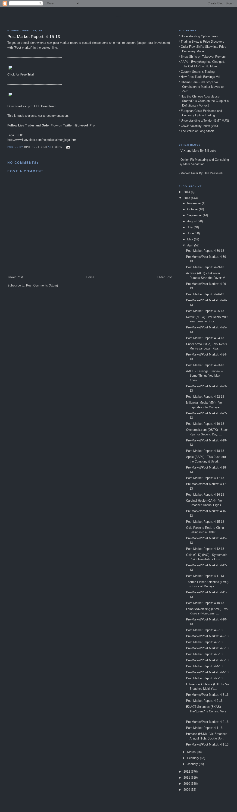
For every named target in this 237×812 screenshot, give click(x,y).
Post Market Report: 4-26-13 (205, 294)
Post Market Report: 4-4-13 (204, 666)
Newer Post (15, 277)
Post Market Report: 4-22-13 (205, 396)
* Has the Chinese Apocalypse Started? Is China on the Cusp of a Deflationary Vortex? (204, 101)
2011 (187, 777)
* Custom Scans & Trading (197, 71)
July (190, 227)
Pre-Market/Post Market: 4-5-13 (207, 660)
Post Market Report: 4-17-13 (205, 478)
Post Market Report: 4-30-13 (205, 250)
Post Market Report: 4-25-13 (205, 311)
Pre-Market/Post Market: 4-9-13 (207, 636)
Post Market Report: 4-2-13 (204, 700)
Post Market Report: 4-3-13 (204, 678)
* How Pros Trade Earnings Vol (199, 77)
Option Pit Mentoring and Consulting (205, 159)
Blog (118, 16)
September (195, 215)
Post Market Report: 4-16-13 (205, 494)
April (190, 245)
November (194, 203)
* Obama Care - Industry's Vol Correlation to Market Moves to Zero (201, 86)
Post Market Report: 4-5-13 (204, 654)
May (190, 239)
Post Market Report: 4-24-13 (205, 338)
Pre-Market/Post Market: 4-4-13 (207, 672)
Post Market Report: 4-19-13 (205, 423)
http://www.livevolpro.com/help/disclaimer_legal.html (42, 140)
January (193, 764)
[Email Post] (68, 147)
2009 (187, 789)
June (191, 233)
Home (90, 277)
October (193, 209)
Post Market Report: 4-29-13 (205, 267)
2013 (187, 198)
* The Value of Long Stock (196, 131)
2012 (187, 771)
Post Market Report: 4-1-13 (204, 728)
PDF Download (45, 106)
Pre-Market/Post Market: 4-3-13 (207, 694)
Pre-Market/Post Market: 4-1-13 (207, 744)
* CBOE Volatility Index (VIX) (198, 126)
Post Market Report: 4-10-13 (205, 603)
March (191, 752)
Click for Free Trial (20, 74)
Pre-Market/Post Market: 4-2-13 (207, 722)
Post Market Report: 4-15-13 (205, 521)
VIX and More (190, 150)
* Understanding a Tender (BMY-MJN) (204, 120)
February (193, 758)
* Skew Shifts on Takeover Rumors (202, 56)
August (192, 221)
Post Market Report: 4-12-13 (205, 549)
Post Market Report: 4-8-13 (204, 642)
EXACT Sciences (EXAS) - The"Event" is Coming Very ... (206, 711)
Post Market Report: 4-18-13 (205, 451)
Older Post (164, 277)
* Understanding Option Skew (198, 36)
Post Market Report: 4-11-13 (205, 576)
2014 (187, 192)
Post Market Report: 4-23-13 (205, 365)
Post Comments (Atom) (42, 285)
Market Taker (189, 173)
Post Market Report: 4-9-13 (204, 630)
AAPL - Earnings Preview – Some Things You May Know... (204, 375)
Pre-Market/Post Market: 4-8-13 (207, 648)
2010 (187, 783)
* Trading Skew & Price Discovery (201, 41)
